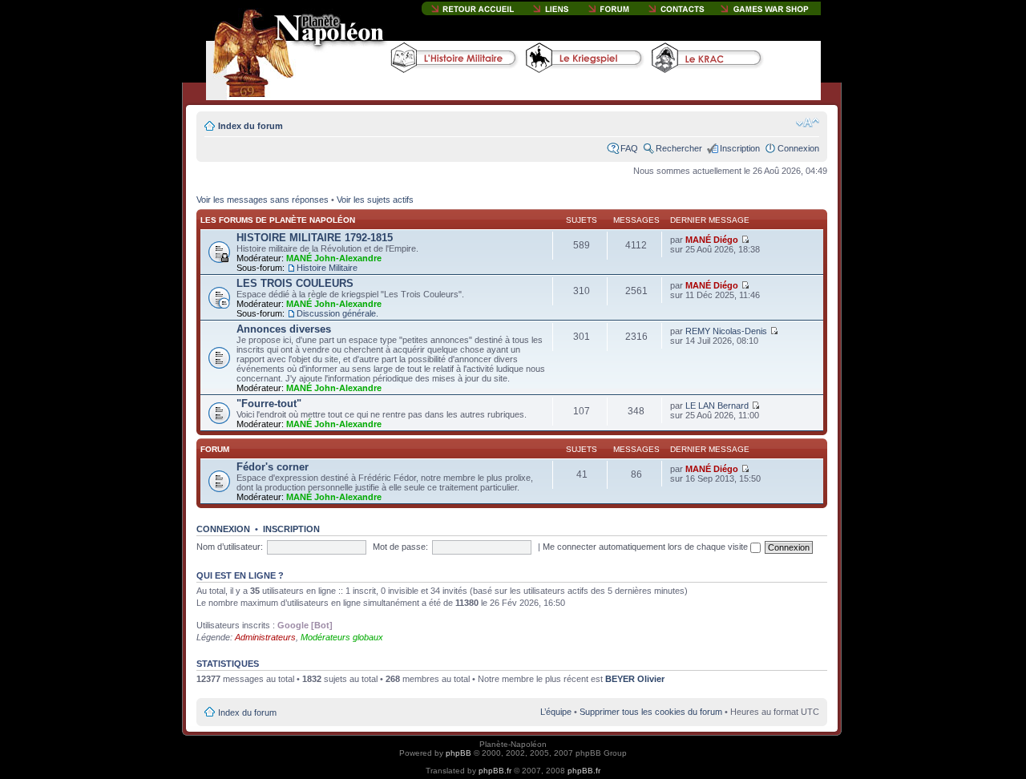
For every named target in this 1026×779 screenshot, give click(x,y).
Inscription (740, 148)
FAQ (629, 148)
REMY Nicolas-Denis (726, 331)
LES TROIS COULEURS (294, 283)
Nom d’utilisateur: (229, 546)
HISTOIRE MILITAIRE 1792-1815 (314, 238)
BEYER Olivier (634, 679)
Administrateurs (265, 637)
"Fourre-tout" (268, 404)
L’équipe (556, 711)
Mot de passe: (400, 546)
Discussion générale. (337, 313)
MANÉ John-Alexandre (334, 258)
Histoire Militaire (327, 267)
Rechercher (679, 148)
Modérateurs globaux (342, 637)
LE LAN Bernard (717, 405)
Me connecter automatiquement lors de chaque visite (646, 546)
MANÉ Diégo (711, 239)
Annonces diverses (283, 329)
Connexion (798, 148)
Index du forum (250, 126)
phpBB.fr (495, 770)
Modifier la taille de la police (807, 122)
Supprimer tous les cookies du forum (651, 711)
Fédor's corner (272, 467)
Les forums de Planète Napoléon (277, 220)
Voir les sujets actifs (375, 199)
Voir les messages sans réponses (262, 199)
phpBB (458, 753)
